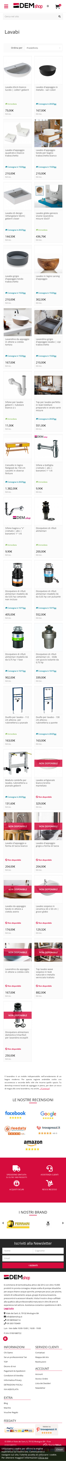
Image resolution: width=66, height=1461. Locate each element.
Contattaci (40, 1352)
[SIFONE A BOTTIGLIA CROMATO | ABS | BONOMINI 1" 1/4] (48, 448)
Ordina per (16, 47)
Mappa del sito (42, 1357)
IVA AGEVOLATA (11, 1389)
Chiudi (59, 1449)
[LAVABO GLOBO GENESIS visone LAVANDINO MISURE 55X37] (48, 196)
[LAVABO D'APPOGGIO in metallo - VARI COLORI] (48, 70)
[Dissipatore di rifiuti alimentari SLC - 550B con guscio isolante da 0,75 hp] (48, 637)
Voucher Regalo (11, 1412)
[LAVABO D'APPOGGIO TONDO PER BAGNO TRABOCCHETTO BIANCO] (48, 133)
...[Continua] (44, 1088)
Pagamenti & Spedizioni (14, 1371)
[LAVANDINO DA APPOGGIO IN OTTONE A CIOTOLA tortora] (18, 322)
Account (39, 1374)
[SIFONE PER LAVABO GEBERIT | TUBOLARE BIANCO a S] (18, 385)
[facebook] (5, 1338)
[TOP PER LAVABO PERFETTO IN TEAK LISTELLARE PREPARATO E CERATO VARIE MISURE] (48, 385)
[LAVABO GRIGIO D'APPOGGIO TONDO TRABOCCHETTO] (18, 259)
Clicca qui (43, 1457)
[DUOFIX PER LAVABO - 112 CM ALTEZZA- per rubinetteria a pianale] (18, 700)
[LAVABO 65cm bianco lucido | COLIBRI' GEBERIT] (18, 70)
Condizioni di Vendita (13, 1375)
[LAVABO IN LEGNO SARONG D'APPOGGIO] (48, 259)
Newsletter (40, 1388)
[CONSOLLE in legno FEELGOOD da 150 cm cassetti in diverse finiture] (18, 448)
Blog (6, 1403)
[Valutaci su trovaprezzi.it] (46, 1429)
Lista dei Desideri (43, 1383)
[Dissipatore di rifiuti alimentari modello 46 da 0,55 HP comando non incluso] (18, 574)
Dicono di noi (10, 1366)
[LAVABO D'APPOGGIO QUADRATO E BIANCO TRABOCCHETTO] (18, 133)
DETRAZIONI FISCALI (13, 1384)
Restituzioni (40, 1361)
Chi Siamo (8, 1352)
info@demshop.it (14, 1316)
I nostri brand (33, 1212)
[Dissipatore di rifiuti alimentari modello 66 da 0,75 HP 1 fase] (18, 637)
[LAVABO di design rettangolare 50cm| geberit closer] (18, 196)
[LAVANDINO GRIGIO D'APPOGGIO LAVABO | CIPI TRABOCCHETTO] (48, 322)
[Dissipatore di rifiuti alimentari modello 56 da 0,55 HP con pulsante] (48, 574)
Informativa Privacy (13, 1380)
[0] (59, 8)
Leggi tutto (9, 1308)
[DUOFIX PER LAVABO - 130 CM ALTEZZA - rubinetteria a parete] (48, 700)
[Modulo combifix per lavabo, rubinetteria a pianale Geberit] (18, 763)
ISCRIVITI (33, 1265)
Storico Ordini (41, 1378)
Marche (7, 1407)
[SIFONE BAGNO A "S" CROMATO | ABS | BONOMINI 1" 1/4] (18, 511)
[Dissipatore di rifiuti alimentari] (48, 511)
